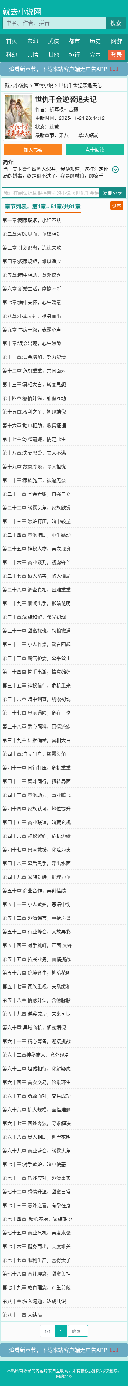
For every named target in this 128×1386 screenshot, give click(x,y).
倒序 (116, 205)
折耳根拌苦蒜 (63, 109)
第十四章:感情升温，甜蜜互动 (34, 397)
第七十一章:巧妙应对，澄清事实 (36, 1177)
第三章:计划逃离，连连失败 (31, 247)
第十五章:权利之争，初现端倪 (34, 411)
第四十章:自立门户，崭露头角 (34, 753)
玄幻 (32, 41)
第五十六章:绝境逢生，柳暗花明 (36, 972)
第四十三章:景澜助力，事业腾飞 (36, 794)
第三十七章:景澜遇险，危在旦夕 (36, 712)
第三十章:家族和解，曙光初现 (34, 616)
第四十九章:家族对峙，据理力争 (36, 876)
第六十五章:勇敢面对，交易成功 (36, 1095)
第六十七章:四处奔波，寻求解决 (36, 1123)
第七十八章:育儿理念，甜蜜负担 (36, 1273)
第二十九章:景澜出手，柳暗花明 (36, 603)
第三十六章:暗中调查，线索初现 (36, 698)
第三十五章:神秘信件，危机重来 (36, 685)
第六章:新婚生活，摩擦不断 (31, 288)
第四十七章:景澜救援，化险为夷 (36, 849)
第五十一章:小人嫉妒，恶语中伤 (36, 904)
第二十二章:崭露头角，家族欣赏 (36, 507)
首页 (11, 41)
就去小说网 (22, 11)
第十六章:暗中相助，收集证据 (34, 425)
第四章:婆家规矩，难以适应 (31, 261)
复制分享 (112, 192)
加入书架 (33, 149)
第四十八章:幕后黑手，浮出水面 (36, 863)
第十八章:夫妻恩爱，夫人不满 (34, 452)
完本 (95, 54)
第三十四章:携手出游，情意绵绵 (36, 671)
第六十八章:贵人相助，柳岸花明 (36, 1136)
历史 (95, 41)
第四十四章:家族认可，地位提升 (36, 808)
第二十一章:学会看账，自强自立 (36, 493)
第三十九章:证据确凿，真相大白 (36, 739)
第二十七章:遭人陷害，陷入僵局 (36, 575)
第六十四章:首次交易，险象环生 (36, 1081)
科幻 (11, 54)
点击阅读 (94, 149)
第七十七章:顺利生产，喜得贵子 (36, 1259)
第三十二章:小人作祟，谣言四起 (36, 644)
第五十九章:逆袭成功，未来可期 (36, 1013)
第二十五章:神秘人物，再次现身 (36, 548)
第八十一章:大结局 (79, 134)
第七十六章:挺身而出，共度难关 (36, 1246)
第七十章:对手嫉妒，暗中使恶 (34, 1164)
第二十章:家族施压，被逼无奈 (34, 479)
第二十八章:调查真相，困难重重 (36, 589)
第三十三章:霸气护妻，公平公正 (36, 657)
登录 (116, 54)
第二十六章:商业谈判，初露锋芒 (36, 562)
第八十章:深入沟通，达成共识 (34, 1300)
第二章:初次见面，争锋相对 (31, 233)
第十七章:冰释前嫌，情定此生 (34, 438)
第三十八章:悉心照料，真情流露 (36, 726)
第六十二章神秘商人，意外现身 (35, 1054)
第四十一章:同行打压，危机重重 (36, 767)
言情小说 (43, 84)
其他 (53, 54)
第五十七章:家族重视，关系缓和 (36, 986)
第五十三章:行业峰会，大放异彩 (36, 931)
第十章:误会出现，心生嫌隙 (31, 343)
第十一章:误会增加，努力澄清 (34, 356)
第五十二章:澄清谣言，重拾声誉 (36, 917)
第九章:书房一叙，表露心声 (31, 329)
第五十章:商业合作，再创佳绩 (34, 890)
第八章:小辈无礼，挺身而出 (31, 315)
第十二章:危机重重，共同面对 (34, 370)
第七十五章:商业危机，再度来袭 (36, 1232)
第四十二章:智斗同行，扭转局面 (36, 780)
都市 (74, 41)
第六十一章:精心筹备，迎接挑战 (36, 1040)
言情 (32, 54)
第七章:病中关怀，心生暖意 (31, 302)
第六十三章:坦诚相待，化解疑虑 (36, 1068)
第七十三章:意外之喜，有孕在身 (36, 1205)
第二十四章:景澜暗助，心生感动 (36, 534)
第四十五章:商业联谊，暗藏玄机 (36, 822)
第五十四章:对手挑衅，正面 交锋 (37, 945)
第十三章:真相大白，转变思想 (34, 384)
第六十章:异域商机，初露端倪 (34, 1027)
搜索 (115, 23)
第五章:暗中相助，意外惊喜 (31, 274)
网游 (116, 41)
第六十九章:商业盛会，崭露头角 (36, 1150)
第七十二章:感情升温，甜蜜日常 (36, 1191)
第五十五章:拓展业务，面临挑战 (36, 958)
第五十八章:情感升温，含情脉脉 (36, 999)
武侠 (53, 41)
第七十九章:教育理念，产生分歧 (36, 1287)
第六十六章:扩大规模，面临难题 (36, 1109)
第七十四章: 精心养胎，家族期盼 (37, 1218)
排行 (74, 54)
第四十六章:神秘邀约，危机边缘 (36, 835)
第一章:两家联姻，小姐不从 (31, 220)
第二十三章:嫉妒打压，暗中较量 (36, 521)
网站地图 (64, 1376)
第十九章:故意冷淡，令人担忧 (34, 466)
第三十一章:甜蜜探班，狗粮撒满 (36, 630)
